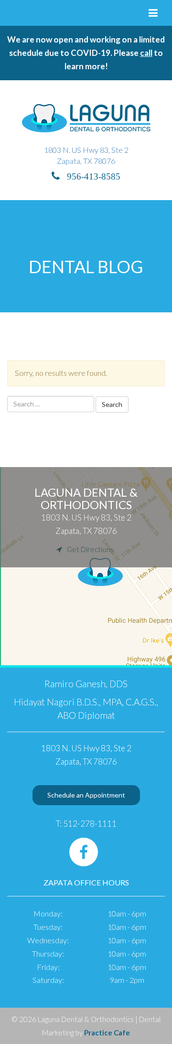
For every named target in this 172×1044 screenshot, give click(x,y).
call (146, 53)
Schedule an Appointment (86, 795)
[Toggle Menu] (153, 13)
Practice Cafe (107, 1032)
